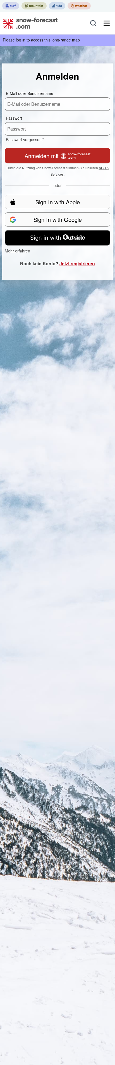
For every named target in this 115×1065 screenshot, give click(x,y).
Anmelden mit (42, 156)
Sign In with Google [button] (57, 219)
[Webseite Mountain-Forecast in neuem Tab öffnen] (34, 5)
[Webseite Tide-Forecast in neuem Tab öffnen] (57, 5)
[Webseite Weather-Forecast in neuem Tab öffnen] (79, 5)
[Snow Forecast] (28, 23)
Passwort (14, 118)
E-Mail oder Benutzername (29, 93)
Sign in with (45, 237)
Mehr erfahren (17, 251)
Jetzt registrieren (77, 263)
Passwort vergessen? (25, 139)
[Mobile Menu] (107, 23)
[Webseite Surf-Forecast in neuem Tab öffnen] (10, 5)
